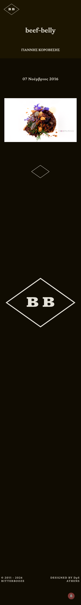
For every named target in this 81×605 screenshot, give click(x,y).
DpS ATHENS (73, 579)
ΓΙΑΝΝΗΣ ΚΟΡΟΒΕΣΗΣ (40, 50)
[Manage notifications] (71, 596)
